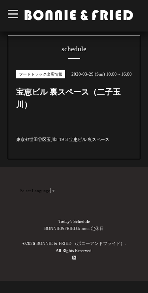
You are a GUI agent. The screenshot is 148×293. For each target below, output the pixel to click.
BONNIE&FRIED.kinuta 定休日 (74, 228)
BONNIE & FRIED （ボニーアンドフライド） (80, 243)
